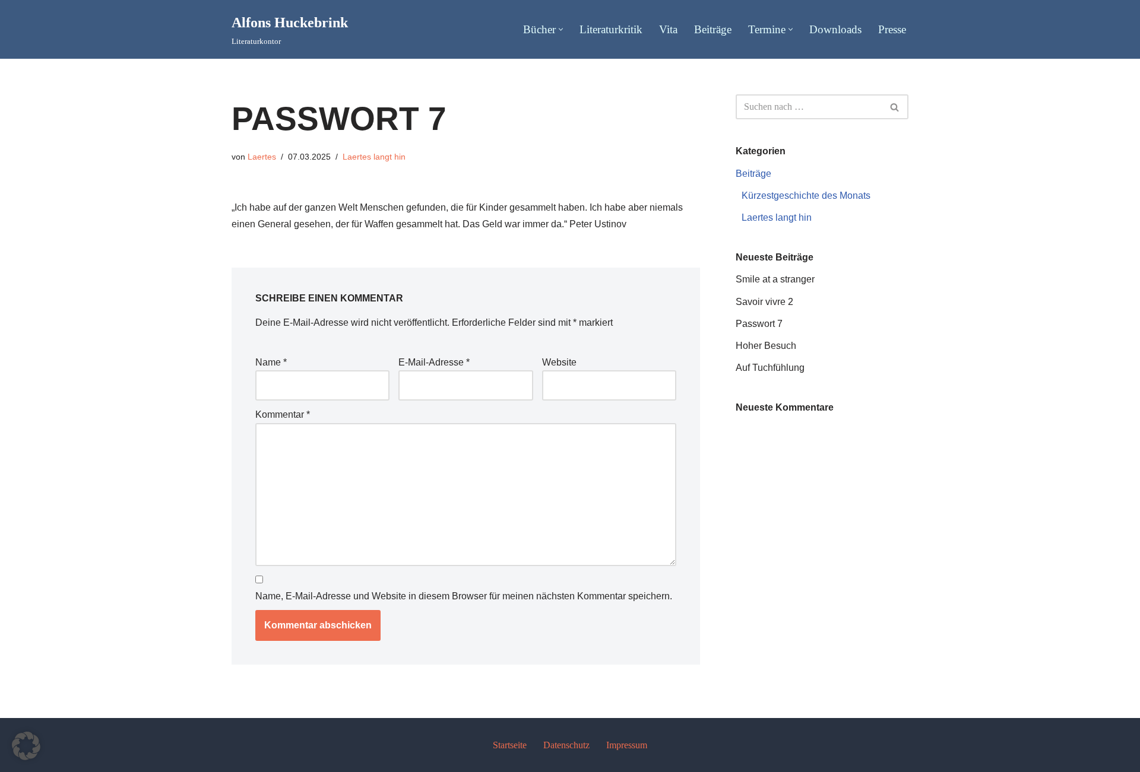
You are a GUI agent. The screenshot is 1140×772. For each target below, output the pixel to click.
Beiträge (713, 29)
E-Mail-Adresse (434, 362)
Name (271, 362)
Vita (668, 29)
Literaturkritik (611, 29)
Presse (892, 29)
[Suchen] (895, 106)
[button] (561, 29)
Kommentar (282, 414)
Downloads (835, 29)
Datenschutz (566, 745)
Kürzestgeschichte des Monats (806, 195)
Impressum (626, 745)
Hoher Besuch (766, 346)
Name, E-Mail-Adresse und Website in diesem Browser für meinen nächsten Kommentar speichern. (463, 596)
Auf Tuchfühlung (770, 368)
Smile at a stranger (775, 279)
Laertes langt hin (374, 156)
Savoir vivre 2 (764, 302)
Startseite (510, 745)
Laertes (262, 156)
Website (559, 362)
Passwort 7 (759, 324)
